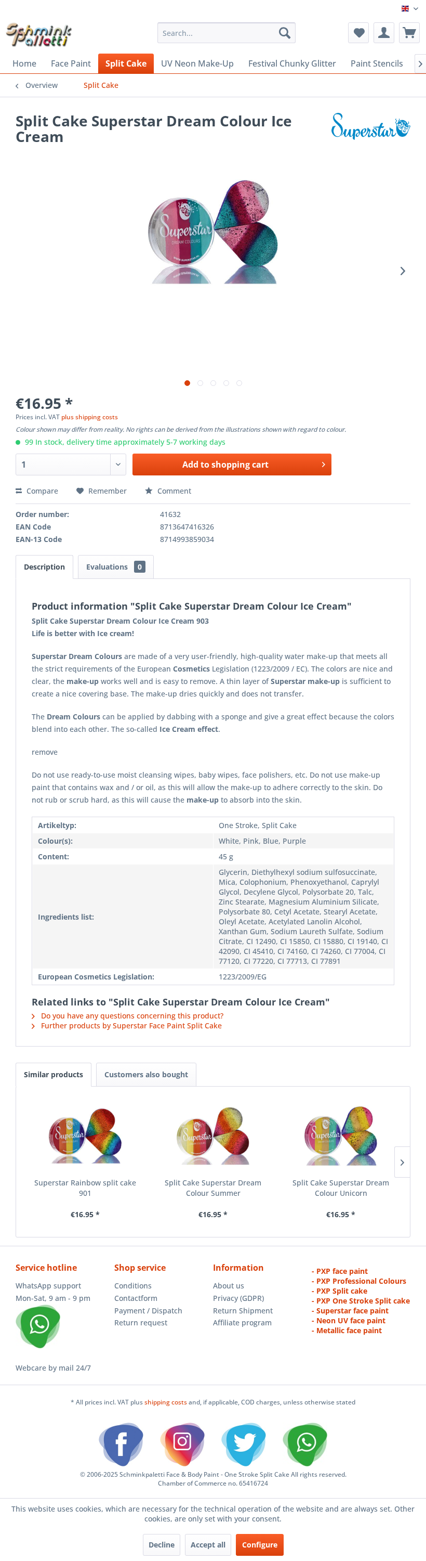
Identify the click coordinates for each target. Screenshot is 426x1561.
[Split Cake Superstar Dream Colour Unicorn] (341, 1136)
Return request (140, 1322)
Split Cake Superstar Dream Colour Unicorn (340, 1188)
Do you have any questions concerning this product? (131, 1016)
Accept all (208, 1545)
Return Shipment (243, 1310)
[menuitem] (226, 32)
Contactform (135, 1298)
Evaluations (114, 567)
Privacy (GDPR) (238, 1298)
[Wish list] (358, 32)
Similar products (53, 1074)
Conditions (133, 1286)
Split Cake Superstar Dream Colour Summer (213, 1188)
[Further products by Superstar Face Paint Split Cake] (370, 131)
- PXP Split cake (339, 1291)
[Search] (285, 32)
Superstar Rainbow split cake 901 (85, 1188)
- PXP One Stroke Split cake (361, 1301)
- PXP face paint (340, 1271)
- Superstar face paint (350, 1310)
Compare (41, 491)
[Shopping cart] (409, 32)
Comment (173, 491)
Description (44, 567)
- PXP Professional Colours (359, 1281)
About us (228, 1286)
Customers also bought (146, 1074)
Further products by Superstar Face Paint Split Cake (130, 1025)
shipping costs (166, 1402)
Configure (259, 1545)
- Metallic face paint (347, 1330)
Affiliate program (242, 1322)
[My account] (384, 32)
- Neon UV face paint (348, 1320)
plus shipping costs (89, 416)
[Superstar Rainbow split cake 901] (85, 1136)
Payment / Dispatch (148, 1310)
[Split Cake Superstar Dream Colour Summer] (213, 1136)
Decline (162, 1545)
